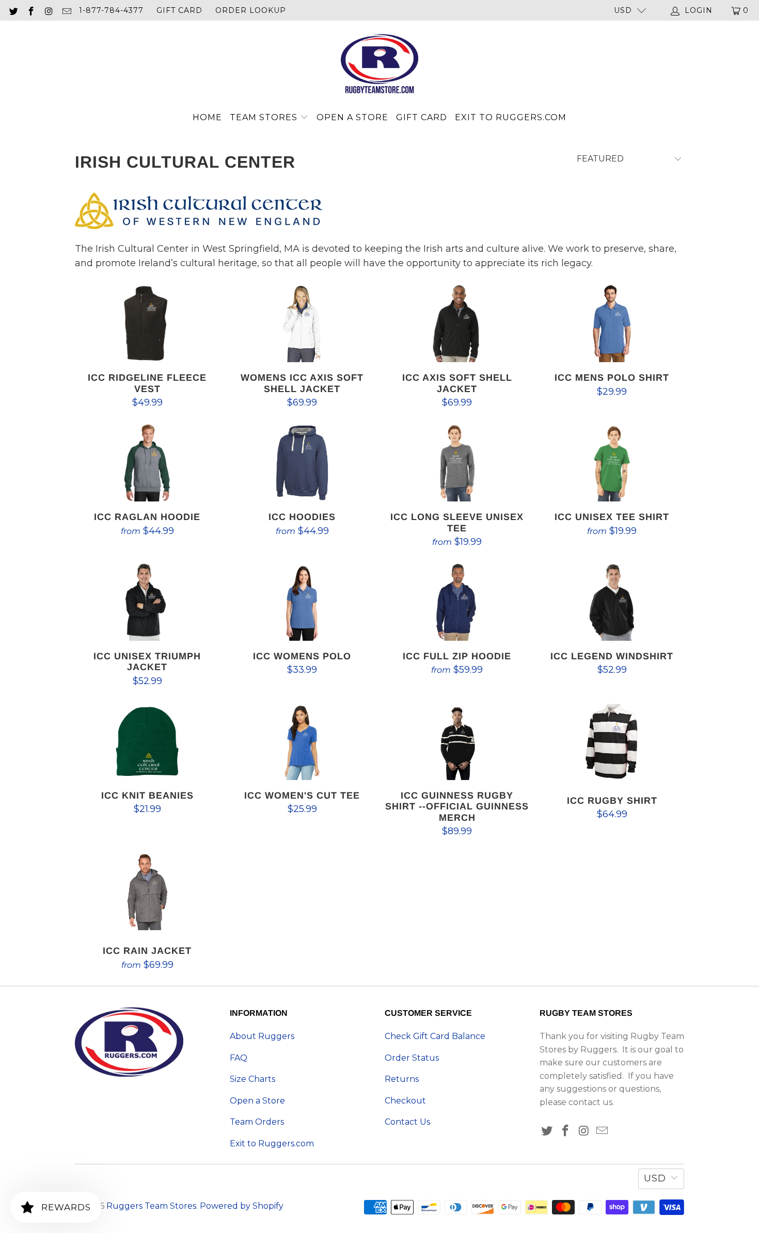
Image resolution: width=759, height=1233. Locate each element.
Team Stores (265, 117)
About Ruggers (262, 1036)
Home (207, 117)
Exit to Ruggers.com (510, 117)
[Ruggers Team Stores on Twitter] (13, 10)
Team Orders (257, 1122)
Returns (402, 1079)
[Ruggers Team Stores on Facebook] (31, 10)
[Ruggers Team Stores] (379, 65)
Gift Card (179, 10)
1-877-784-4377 (111, 10)
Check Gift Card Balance (435, 1036)
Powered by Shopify (241, 1206)
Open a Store (352, 117)
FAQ (238, 1058)
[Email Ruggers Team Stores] (66, 10)
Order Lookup (250, 10)
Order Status (412, 1058)
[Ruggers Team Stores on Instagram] (48, 10)
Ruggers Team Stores (151, 1206)
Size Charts (252, 1079)
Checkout (405, 1101)
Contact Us (407, 1122)
